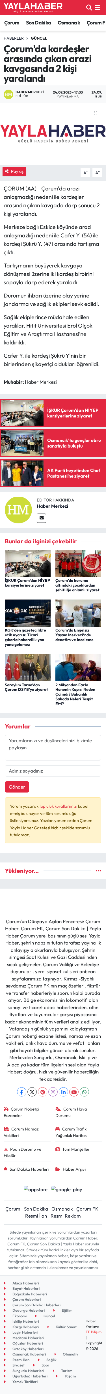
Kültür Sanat (66, 1327)
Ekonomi (19, 1316)
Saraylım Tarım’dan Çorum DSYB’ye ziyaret (26, 687)
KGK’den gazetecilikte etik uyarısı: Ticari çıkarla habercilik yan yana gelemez (25, 637)
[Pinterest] (42, 1091)
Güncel (39, 38)
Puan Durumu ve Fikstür (23, 1152)
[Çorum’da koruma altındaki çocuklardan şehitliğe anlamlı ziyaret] (78, 563)
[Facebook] (21, 1091)
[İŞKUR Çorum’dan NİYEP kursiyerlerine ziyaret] (28, 563)
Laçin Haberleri (25, 1332)
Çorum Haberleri (26, 1299)
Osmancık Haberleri (29, 1354)
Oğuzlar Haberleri (27, 1343)
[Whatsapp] (84, 1091)
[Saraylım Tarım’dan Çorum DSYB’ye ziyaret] (28, 667)
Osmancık (69, 22)
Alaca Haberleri (25, 1283)
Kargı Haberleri (25, 1327)
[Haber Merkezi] (18, 509)
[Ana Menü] (97, 7)
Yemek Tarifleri (25, 1381)
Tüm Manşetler (76, 1149)
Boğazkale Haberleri (29, 1294)
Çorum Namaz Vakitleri (21, 1132)
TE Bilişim (93, 1332)
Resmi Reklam (66, 1216)
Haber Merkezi (52, 506)
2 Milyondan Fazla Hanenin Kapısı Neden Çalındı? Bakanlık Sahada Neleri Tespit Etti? (75, 694)
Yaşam (70, 1376)
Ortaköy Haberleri (28, 1349)
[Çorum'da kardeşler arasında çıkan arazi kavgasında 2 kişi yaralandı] (53, 134)
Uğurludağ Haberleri (29, 1376)
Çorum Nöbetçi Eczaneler (21, 1112)
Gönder (17, 787)
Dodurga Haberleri (28, 1310)
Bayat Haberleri (26, 1288)
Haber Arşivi (74, 1169)
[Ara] (89, 7)
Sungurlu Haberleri (28, 1370)
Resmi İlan (36, 1216)
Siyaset (18, 1365)
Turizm (66, 1370)
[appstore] (36, 1190)
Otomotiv (70, 1354)
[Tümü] (98, 871)
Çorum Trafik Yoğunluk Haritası (71, 1132)
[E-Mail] (41, 518)
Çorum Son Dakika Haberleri (36, 1305)
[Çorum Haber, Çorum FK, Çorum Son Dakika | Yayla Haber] (33, 7)
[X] (32, 1091)
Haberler (14, 38)
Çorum (11, 22)
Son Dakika (38, 22)
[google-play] (67, 1190)
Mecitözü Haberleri (28, 1338)
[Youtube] (74, 1091)
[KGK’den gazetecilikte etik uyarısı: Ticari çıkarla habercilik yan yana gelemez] (28, 613)
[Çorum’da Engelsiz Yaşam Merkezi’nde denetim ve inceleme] (78, 613)
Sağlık (51, 1359)
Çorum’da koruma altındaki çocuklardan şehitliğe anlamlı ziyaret (77, 585)
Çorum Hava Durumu (71, 1112)
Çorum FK (87, 1209)
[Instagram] (53, 1091)
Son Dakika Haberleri (29, 1169)
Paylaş (17, 171)
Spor (45, 1365)
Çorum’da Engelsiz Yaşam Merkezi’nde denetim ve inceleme (74, 635)
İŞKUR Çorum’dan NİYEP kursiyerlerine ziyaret (27, 583)
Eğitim (66, 1310)
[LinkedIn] (63, 1091)
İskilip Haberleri (25, 1321)
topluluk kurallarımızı (58, 806)
